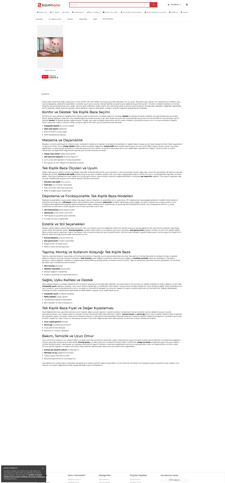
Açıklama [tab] (45, 94)
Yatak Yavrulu (50, 70)
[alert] (23, 473)
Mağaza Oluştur (74, 479)
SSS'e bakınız (174, 480)
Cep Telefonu (104, 479)
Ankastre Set (135, 479)
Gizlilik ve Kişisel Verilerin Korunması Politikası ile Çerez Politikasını (24, 476)
